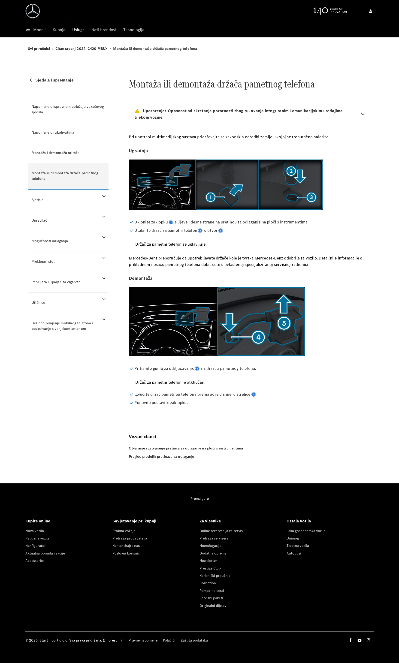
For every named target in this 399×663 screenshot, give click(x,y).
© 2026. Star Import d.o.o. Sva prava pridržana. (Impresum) (73, 640)
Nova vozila (34, 530)
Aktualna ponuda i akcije (45, 553)
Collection (208, 583)
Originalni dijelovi (213, 605)
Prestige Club (210, 568)
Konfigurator (35, 545)
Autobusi (294, 553)
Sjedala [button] (37, 199)
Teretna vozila (298, 545)
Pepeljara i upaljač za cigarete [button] (56, 282)
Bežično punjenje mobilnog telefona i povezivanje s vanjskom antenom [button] (62, 326)
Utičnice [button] (38, 302)
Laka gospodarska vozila (306, 530)
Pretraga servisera (214, 538)
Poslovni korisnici (126, 553)
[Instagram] (368, 640)
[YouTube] (359, 640)
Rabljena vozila (37, 538)
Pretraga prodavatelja (129, 538)
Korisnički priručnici (215, 575)
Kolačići (169, 640)
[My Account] (370, 11)
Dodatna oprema (213, 553)
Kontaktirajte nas (126, 545)
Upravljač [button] (39, 220)
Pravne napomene (143, 640)
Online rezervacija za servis (221, 530)
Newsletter (208, 560)
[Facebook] (350, 640)
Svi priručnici (39, 48)
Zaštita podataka (194, 640)
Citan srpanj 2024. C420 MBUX (81, 48)
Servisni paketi (211, 598)
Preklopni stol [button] (43, 261)
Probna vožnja (123, 530)
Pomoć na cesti (212, 590)
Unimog (293, 538)
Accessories (34, 560)
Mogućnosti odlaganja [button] (50, 240)
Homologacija (210, 545)
